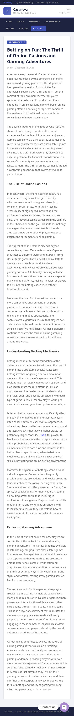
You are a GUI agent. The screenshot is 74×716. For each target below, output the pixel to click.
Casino (23, 28)
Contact (38, 28)
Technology (52, 21)
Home (9, 21)
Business (34, 21)
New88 (42, 435)
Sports (10, 28)
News (20, 21)
